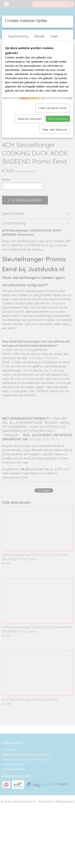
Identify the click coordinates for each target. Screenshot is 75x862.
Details (39, 36)
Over (54, 36)
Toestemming (18, 36)
